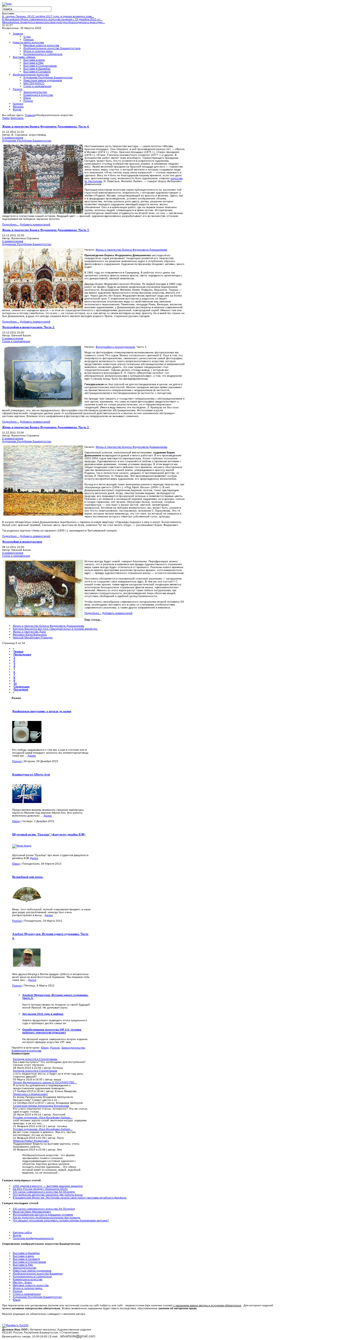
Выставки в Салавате (26, 1258)
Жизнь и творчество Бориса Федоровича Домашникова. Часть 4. (45, 126)
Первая (18, 651)
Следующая (21, 686)
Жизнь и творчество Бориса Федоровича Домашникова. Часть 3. (45, 230)
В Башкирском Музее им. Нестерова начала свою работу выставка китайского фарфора (69, 1197)
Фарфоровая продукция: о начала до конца (41, 711)
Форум (17, 1235)
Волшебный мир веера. (27, 877)
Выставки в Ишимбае (26, 1253)
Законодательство (73, 1047)
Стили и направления (16, 341)
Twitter (6, 118)
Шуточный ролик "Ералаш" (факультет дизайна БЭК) (49, 834)
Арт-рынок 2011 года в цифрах (42, 1013)
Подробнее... (10, 224)
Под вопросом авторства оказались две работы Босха (48, 1194)
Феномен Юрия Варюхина (30, 634)
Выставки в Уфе (23, 1264)
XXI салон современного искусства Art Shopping (44, 1191)
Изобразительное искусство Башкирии (38, 1273)
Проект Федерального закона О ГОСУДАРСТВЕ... (45, 1082)
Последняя (21, 689)
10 (15, 683)
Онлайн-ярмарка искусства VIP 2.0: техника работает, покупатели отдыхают (51, 1031)
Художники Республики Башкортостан (26, 140)
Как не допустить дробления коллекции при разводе (46, 1217)
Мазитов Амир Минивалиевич (32, 1211)
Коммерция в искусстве (26, 1050)
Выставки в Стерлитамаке (29, 1261)
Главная (30, 115)
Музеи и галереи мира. (28, 1288)
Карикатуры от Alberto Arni (31, 774)
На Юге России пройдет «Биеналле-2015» (40, 1188)
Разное (17, 761)
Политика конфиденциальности (33, 1238)
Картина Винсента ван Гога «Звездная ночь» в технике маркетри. (55, 628)
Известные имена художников (32, 1270)
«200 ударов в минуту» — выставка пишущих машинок (48, 1185)
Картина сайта (22, 1232)
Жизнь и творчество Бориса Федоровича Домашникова (131, 249)
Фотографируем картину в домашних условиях (43, 1214)
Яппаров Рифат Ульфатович (31, 1140)
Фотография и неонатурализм (115, 346)
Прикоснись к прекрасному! (30, 1094)
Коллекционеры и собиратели (32, 1276)
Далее (32, 755)
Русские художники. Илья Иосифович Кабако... (43, 1117)
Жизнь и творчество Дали (29, 631)
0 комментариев (12, 137)
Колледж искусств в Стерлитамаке (35, 1059)
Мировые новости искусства (31, 1285)
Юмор (16, 821)
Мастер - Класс (22, 1282)
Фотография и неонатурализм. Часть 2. (28, 327)
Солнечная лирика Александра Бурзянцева (41, 1105)
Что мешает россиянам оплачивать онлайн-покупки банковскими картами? (61, 1220)
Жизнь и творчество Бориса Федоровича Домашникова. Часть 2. (45, 427)
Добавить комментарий (35, 224)
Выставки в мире (23, 1256)
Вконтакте (17, 118)
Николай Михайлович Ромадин (33, 637)
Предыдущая (22, 654)
